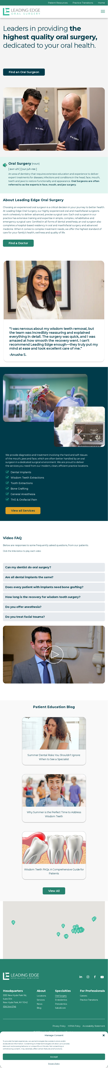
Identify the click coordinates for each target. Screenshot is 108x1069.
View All (54, 891)
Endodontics (61, 999)
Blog (39, 1008)
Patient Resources (58, 2)
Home (101, 2)
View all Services (23, 510)
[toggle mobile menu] (103, 11)
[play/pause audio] (5, 165)
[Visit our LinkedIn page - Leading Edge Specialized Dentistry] (81, 977)
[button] (103, 1035)
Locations (41, 996)
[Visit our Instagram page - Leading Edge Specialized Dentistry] (88, 977)
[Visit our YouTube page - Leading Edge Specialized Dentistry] (102, 977)
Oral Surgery (61, 996)
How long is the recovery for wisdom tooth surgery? (42, 597)
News (39, 1004)
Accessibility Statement (94, 1026)
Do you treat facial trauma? (25, 616)
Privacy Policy (54, 1063)
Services (41, 999)
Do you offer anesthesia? (23, 607)
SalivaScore (60, 1008)
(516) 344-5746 (9, 1006)
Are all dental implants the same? (29, 577)
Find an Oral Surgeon (24, 72)
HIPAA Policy (74, 1026)
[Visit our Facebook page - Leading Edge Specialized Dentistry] (95, 977)
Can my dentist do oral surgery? (28, 567)
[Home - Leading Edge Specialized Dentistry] (21, 977)
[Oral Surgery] (21, 11)
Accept (54, 1056)
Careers (83, 996)
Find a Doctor (18, 243)
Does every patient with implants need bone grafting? (44, 587)
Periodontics (61, 1004)
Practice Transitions (83, 2)
